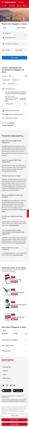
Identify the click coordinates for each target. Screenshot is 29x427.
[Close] (27, 404)
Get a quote (21, 2)
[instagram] (7, 385)
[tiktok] (10, 385)
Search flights (14, 57)
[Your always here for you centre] (14, 317)
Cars (20, 5)
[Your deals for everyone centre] (14, 292)
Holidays (13, 5)
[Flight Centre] (10, 2)
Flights (5, 5)
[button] (8, 50)
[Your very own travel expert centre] (14, 304)
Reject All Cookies (14, 419)
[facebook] (3, 385)
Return (4, 27)
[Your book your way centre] (14, 279)
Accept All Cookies (14, 424)
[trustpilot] (14, 385)
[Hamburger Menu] (2, 2)
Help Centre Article (12, 171)
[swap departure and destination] (24, 35)
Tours (26, 5)
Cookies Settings (14, 415)
